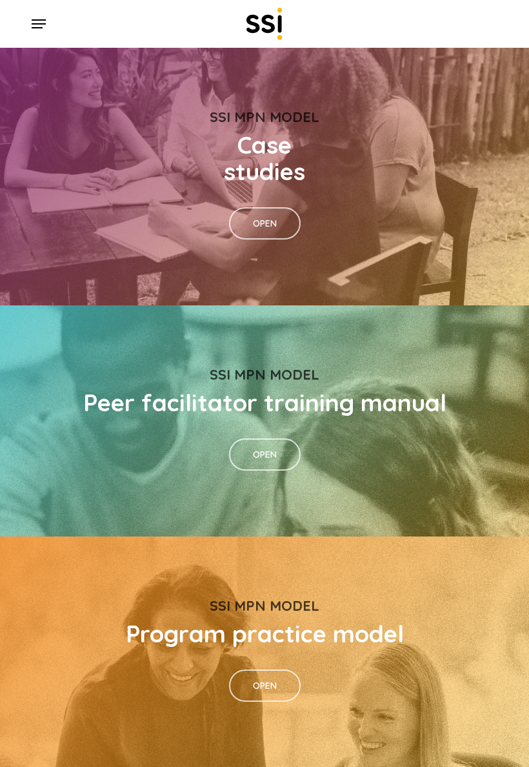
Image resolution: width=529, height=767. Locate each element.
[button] (39, 23)
